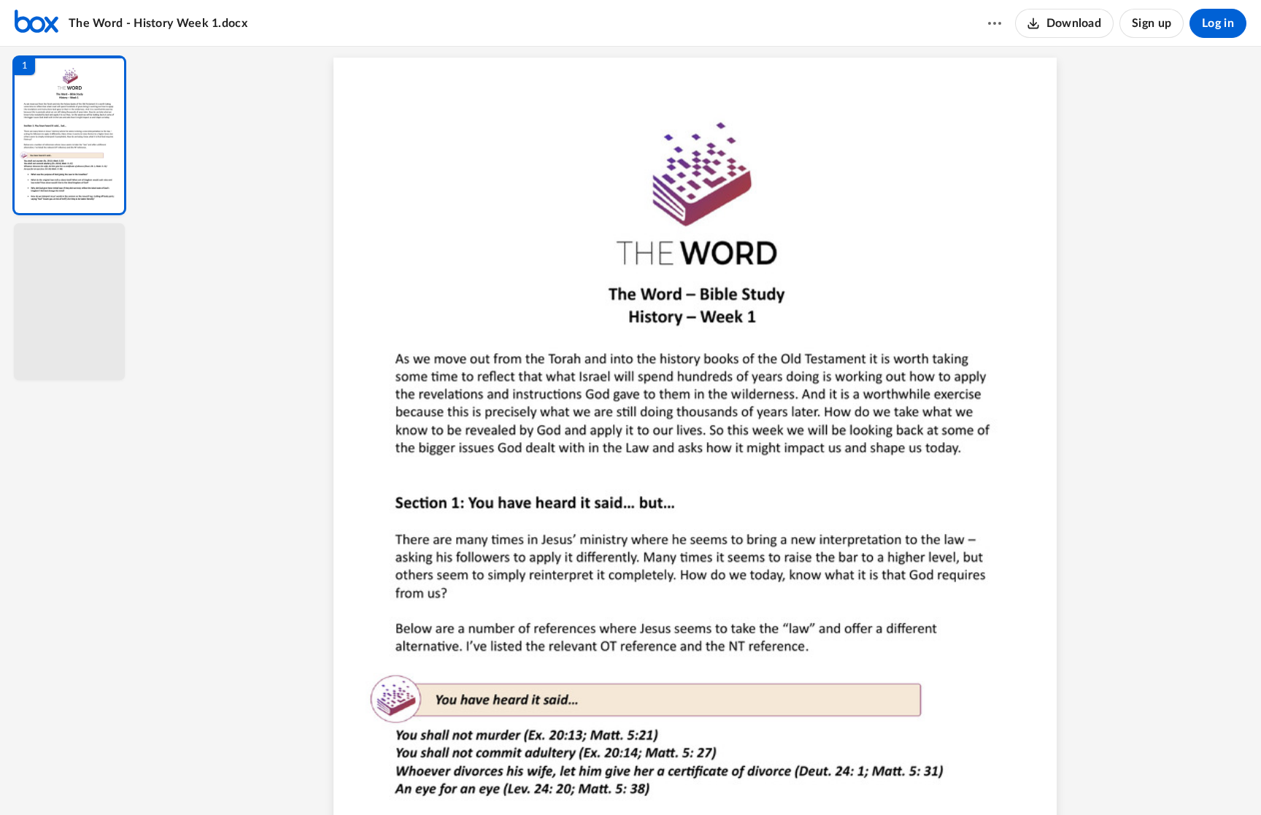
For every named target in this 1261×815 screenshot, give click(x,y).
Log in (1218, 23)
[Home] (36, 23)
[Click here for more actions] (994, 23)
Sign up (1151, 23)
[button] (69, 135)
